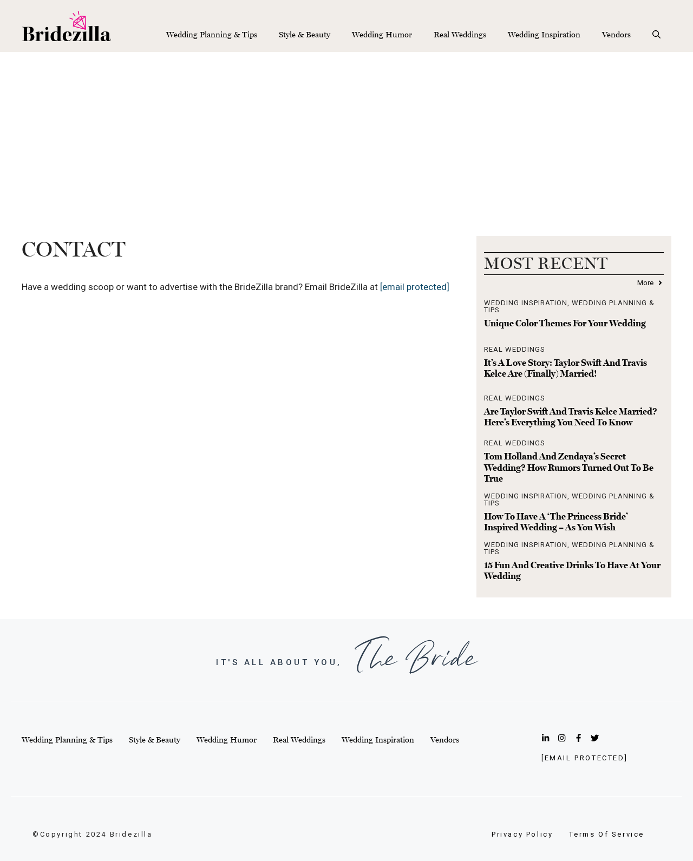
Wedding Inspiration (544, 34)
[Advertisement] (346, 133)
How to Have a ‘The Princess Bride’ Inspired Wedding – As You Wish (556, 522)
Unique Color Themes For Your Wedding (565, 323)
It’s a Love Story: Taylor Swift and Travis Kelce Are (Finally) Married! (565, 368)
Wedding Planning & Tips (211, 34)
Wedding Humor (382, 34)
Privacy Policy (522, 834)
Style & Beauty (304, 34)
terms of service (606, 834)
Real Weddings (460, 34)
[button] (656, 34)
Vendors (616, 34)
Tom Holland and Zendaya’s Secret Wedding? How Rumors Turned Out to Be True (568, 467)
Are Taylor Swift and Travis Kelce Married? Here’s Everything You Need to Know (570, 417)
